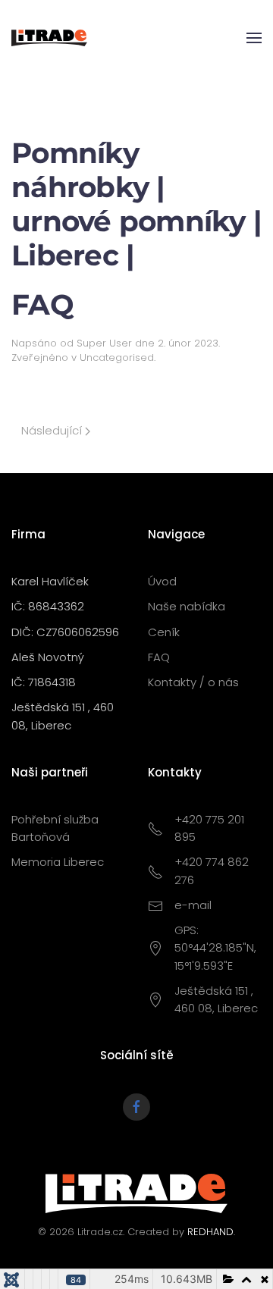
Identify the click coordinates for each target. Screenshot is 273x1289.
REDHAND (210, 1232)
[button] (254, 38)
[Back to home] (49, 38)
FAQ (159, 657)
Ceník (164, 632)
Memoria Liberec (57, 862)
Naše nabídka (186, 606)
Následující (53, 430)
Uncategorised (117, 357)
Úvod (162, 581)
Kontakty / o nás (193, 682)
